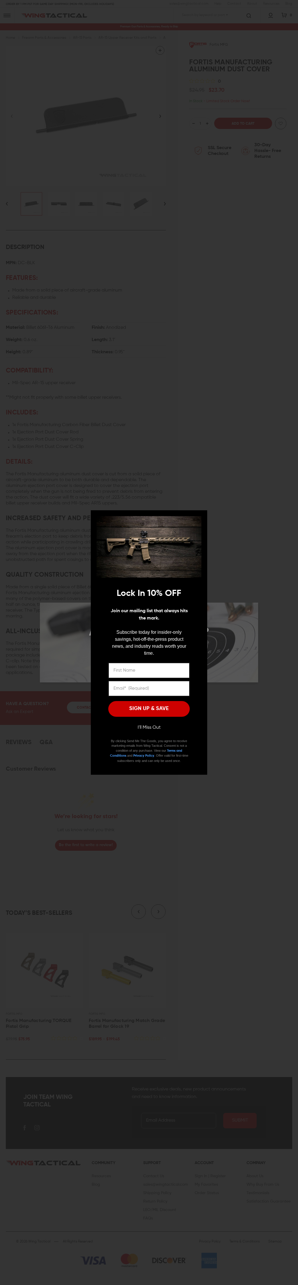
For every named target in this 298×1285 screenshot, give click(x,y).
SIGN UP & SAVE (149, 708)
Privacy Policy (143, 755)
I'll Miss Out (149, 727)
